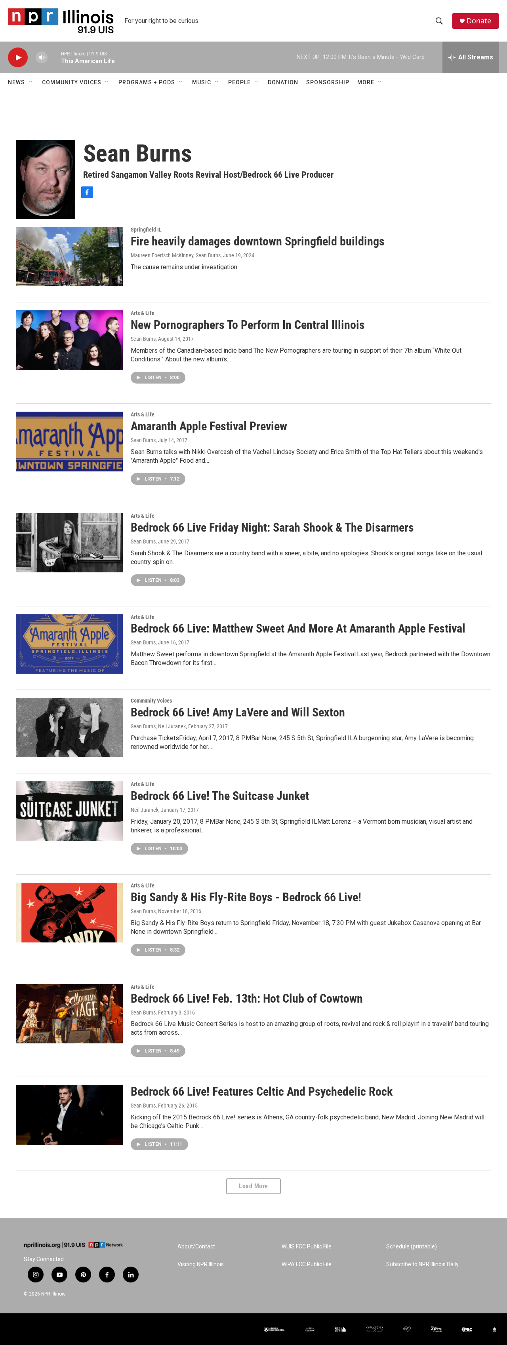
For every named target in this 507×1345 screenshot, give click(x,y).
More (365, 82)
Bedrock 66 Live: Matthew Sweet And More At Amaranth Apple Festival (298, 628)
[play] (17, 57)
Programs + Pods (146, 82)
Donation (283, 82)
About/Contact (196, 1247)
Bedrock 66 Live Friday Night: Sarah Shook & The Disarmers (272, 527)
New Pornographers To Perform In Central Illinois (248, 325)
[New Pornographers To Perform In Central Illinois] (69, 340)
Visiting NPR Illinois (200, 1264)
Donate (479, 21)
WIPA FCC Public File (307, 1264)
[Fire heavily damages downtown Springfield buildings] (69, 256)
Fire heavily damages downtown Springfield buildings (258, 241)
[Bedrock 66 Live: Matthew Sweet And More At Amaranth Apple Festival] (69, 644)
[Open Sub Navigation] (31, 82)
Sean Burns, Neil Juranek (158, 726)
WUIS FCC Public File (307, 1247)
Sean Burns (143, 339)
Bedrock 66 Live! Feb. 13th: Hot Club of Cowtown (247, 998)
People (239, 82)
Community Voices (71, 82)
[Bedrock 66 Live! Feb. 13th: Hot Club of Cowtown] (69, 1013)
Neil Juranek (144, 810)
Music (201, 82)
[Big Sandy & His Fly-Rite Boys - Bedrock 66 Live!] (69, 912)
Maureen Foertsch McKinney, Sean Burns (176, 255)
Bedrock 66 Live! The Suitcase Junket (220, 796)
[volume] (41, 57)
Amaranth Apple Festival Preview (209, 426)
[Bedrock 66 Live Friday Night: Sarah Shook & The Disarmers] (69, 542)
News (16, 82)
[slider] (54, 57)
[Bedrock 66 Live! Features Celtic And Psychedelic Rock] (69, 1114)
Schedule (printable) (411, 1247)
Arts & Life (142, 313)
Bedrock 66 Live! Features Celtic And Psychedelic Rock (262, 1091)
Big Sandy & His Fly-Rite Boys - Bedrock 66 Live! (246, 897)
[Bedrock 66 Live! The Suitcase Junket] (69, 811)
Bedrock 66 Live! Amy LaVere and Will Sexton (238, 712)
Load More (253, 1186)
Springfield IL (146, 229)
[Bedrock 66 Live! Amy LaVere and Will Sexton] (69, 727)
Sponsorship (327, 82)
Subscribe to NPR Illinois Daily (422, 1264)
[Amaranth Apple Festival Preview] (69, 441)
